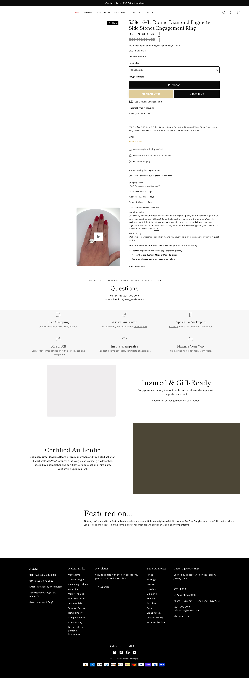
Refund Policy (75, 612)
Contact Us (197, 93)
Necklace (151, 589)
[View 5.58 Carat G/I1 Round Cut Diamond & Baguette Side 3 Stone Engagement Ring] (98, 237)
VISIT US (180, 589)
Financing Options (78, 584)
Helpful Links (76, 568)
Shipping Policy (76, 617)
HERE (182, 574)
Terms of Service (76, 608)
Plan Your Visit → (183, 616)
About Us (73, 589)
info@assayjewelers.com (187, 610)
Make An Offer (151, 93)
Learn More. (205, 350)
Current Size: (136, 56)
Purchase (174, 85)
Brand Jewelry (154, 612)
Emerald (151, 598)
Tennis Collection (156, 622)
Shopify (135, 659)
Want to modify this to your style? (144, 170)
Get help (173, 326)
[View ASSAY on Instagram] (114, 652)
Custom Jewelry (155, 617)
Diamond (152, 593)
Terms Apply (140, 326)
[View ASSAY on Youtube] (134, 652)
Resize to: (134, 63)
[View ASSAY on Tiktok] (121, 652)
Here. (156, 228)
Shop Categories (156, 568)
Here (143, 266)
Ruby (149, 608)
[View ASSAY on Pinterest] (128, 652)
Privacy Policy (75, 622)
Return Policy (135, 233)
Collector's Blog (76, 593)
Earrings (151, 579)
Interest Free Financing (142, 108)
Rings (150, 574)
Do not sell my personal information (75, 631)
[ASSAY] (22, 12)
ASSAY (34, 568)
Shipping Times (136, 182)
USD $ (131, 646)
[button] (120, 12)
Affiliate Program (77, 579)
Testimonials (75, 603)
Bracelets (151, 584)
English (113, 646)
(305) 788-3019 (182, 606)
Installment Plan (136, 212)
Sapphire (151, 603)
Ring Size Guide (76, 598)
